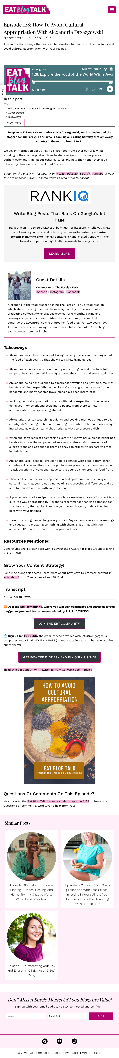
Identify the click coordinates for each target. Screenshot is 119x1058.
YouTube (97, 173)
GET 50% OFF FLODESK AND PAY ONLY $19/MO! (59, 657)
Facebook (73, 292)
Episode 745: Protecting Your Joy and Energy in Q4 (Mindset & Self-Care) (31, 970)
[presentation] (31, 856)
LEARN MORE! (59, 253)
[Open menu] (112, 9)
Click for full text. (19, 596)
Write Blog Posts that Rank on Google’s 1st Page (36, 108)
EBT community (31, 606)
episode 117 (11, 577)
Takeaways (14, 116)
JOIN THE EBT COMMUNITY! (59, 623)
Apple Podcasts (67, 173)
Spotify (85, 173)
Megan (10, 37)
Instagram (57, 292)
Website (41, 292)
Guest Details (16, 112)
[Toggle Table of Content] (6, 104)
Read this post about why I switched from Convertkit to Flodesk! (48, 669)
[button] (3, 91)
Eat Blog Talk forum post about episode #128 (58, 801)
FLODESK (30, 635)
